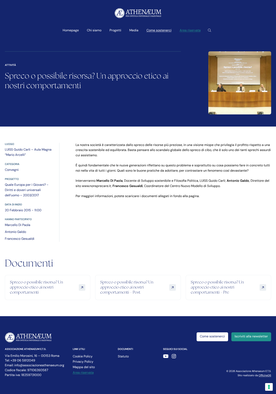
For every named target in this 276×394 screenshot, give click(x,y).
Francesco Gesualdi (19, 239)
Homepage (71, 30)
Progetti (115, 30)
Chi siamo (94, 30)
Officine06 (265, 375)
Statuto (123, 356)
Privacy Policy (83, 361)
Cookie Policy (83, 356)
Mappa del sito (84, 367)
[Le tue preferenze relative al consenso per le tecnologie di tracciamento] (269, 387)
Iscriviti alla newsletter (251, 336)
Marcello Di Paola (17, 225)
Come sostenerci (159, 30)
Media (133, 30)
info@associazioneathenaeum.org (39, 365)
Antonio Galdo (15, 232)
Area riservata (190, 30)
